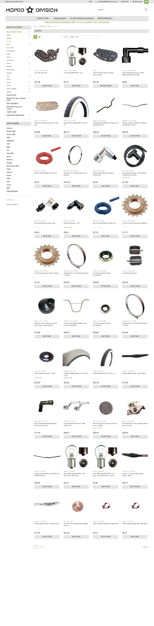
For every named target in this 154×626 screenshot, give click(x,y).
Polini (9, 169)
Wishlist (125, 1)
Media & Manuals (105, 18)
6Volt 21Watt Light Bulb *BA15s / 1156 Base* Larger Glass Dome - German (103, 474)
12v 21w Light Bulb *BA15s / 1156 (73, 73)
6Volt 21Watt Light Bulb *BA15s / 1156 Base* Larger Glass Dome (74, 474)
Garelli (8, 54)
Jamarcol (124, 371)
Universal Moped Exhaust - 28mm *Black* (134, 373)
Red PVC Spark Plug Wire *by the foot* (45, 173)
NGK (8, 188)
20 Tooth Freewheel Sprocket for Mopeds (46, 273)
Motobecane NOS (13, 166)
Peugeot (9, 73)
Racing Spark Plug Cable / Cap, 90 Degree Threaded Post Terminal (134, 174)
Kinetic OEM (11, 131)
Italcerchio (66, 171)
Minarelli (9, 67)
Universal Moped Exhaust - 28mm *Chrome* (47, 523)
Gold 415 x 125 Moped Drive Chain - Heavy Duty (46, 124)
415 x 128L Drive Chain (40, 73)
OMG (8, 179)
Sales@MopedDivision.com (108, 1)
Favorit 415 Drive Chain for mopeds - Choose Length (103, 74)
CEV (8, 144)
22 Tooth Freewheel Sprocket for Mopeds (134, 223)
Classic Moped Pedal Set (129, 273)
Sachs (8, 79)
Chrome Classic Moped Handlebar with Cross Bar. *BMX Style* (75, 324)
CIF (8, 150)
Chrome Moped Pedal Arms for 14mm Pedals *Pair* (74, 424)
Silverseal (66, 271)
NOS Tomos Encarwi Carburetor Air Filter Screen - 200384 (105, 424)
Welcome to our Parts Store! (14, 1)
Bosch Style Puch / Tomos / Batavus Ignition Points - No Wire (135, 424)
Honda (9, 57)
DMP (8, 138)
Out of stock (47, 86)
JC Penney (10, 60)
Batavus (9, 41)
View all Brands (12, 191)
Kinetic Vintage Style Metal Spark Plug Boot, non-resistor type (45, 424)
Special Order (11, 95)
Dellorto (10, 160)
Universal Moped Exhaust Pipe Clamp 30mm (105, 523)
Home (35, 26)
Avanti (9, 35)
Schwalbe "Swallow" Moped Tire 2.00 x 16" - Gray (76, 374)
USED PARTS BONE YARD (15, 115)
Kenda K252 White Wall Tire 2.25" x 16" (104, 373)
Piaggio (9, 163)
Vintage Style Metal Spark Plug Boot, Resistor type (103, 174)
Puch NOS (10, 153)
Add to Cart (76, 86)
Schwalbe (66, 371)
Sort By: (65, 37)
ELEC (8, 182)
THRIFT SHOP (11, 112)
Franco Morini (11, 51)
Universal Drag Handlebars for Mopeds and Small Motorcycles (46, 474)
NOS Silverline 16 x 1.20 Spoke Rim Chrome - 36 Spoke (76, 274)
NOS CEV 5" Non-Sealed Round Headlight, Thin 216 (76, 524)
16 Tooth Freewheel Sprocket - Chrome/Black (102, 274)
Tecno (9, 185)
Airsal (9, 156)
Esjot (35, 371)
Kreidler (9, 38)
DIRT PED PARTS (12, 104)
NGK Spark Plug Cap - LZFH (72, 223)
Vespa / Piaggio (11, 89)
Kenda (9, 175)
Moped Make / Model (14, 32)
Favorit (94, 70)
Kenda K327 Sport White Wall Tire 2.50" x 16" (75, 124)
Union (123, 271)
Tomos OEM (11, 134)
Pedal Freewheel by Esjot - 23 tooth (44, 373)
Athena (9, 172)
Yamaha (9, 92)
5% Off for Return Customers (82, 18)
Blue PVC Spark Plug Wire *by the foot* (104, 223)
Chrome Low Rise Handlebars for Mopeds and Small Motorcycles (134, 124)
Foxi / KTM (10, 48)
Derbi (8, 44)
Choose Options (105, 86)
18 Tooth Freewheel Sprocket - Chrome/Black (102, 324)
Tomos (9, 85)
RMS (8, 147)
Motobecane (10, 70)
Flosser (95, 471)
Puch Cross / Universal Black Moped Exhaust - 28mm (132, 474)
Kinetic (9, 63)
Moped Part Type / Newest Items (16, 99)
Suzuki (9, 82)
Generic (9, 128)
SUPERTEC (10, 141)
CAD (90, 1)
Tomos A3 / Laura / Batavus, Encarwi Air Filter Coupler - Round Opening (45, 324)
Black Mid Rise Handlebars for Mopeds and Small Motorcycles (105, 124)
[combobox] (122, 9)
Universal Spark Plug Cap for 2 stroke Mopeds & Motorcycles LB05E (133, 74)
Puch (8, 76)
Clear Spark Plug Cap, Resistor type (44, 223)
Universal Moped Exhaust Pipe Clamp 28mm (134, 523)
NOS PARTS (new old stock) (14, 108)
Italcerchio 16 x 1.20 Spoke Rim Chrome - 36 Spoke (75, 174)
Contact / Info (43, 18)
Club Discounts (60, 18)
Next (144, 547)
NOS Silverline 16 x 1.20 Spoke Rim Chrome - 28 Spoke (134, 324)
